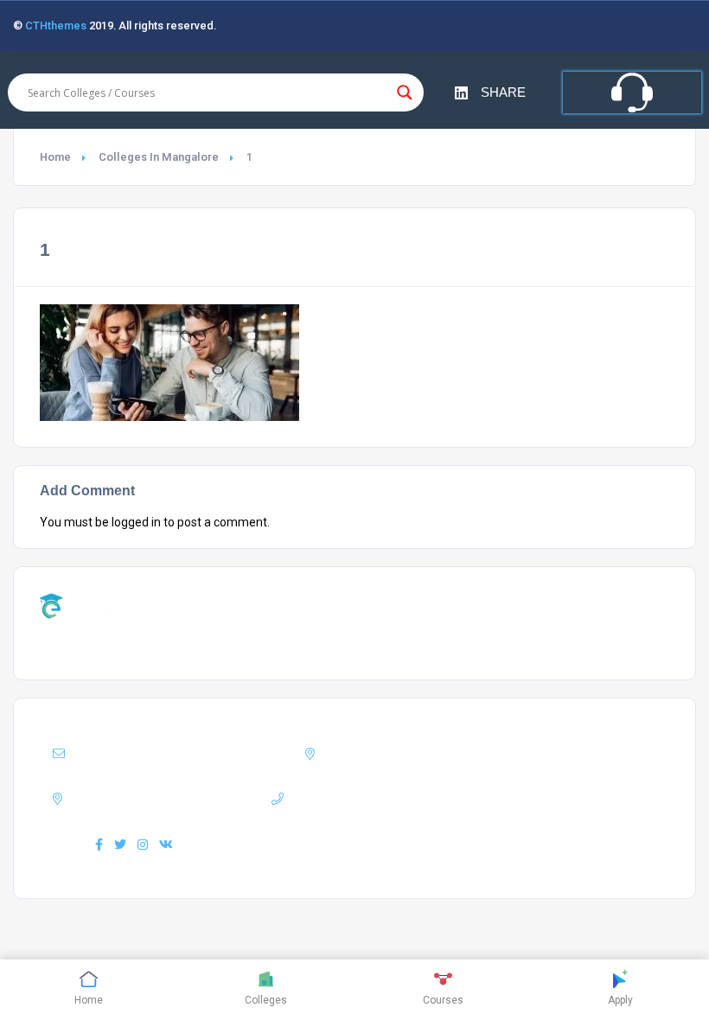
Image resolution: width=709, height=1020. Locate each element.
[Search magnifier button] (405, 92)
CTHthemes (55, 25)
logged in (136, 522)
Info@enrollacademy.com (202, 754)
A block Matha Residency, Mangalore (486, 754)
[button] (490, 92)
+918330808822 (383, 799)
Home (55, 156)
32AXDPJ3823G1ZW (172, 799)
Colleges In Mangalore (159, 156)
